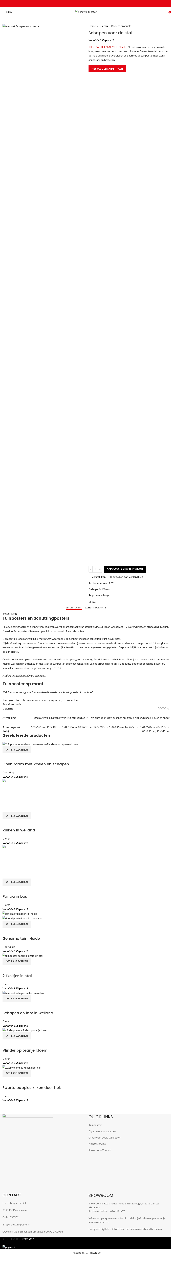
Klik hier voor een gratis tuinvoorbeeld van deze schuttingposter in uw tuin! (48, 692)
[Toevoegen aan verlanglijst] (24, 757)
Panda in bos (15, 896)
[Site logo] (86, 11)
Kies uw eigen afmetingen (107, 68)
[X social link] (82, 3)
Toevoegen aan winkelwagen (125, 569)
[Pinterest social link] (86, 3)
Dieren (103, 25)
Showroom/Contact (100, 1150)
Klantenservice (97, 1143)
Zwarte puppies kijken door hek (32, 1087)
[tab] (74, 607)
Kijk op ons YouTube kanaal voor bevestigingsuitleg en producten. (40, 699)
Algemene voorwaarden (102, 1131)
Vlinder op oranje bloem (25, 1050)
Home (92, 25)
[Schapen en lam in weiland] (24, 992)
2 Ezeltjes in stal (17, 975)
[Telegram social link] (94, 3)
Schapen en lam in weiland (28, 1013)
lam (98, 595)
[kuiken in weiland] (28, 795)
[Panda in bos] (28, 861)
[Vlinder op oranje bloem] (25, 1029)
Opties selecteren (17, 749)
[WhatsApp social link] (90, 3)
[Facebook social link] (78, 3)
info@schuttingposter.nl (16, 1224)
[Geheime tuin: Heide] (20, 913)
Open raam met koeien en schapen (36, 764)
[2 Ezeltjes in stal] (23, 955)
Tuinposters (95, 1124)
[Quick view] (15, 757)
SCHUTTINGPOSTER (13, 1239)
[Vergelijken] (7, 757)
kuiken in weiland (19, 830)
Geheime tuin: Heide (21, 938)
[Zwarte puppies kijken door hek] (22, 1067)
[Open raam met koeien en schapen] (41, 743)
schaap (105, 595)
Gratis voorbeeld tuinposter (105, 1137)
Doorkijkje (9, 772)
